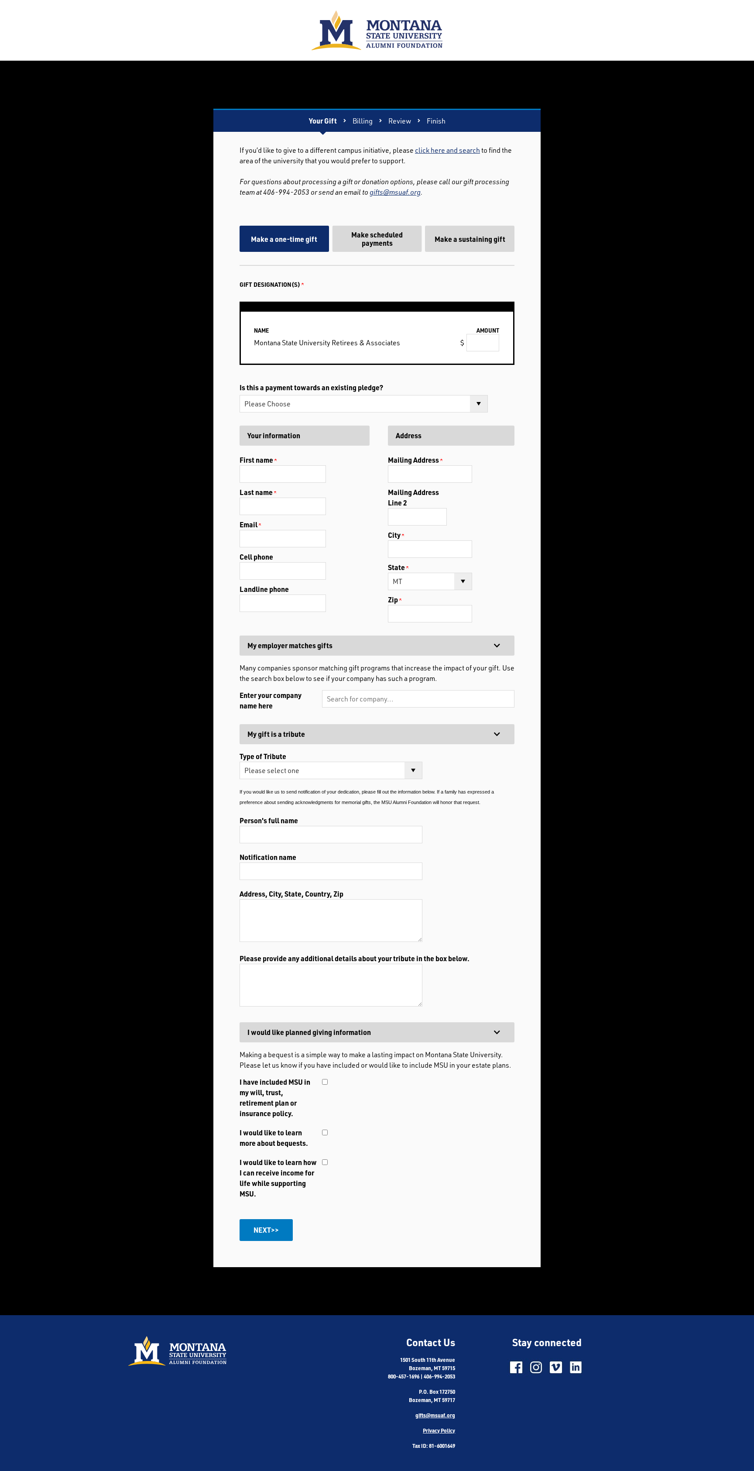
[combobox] (418, 699)
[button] (418, 699)
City (395, 535)
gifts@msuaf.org (395, 192)
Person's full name (269, 820)
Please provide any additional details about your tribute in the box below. (355, 958)
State (397, 567)
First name (257, 459)
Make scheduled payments (377, 238)
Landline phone (264, 589)
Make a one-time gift (284, 239)
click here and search (447, 150)
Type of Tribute (263, 756)
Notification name (268, 857)
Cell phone (256, 556)
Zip (393, 599)
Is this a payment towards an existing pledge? (311, 387)
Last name (257, 492)
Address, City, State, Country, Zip (291, 893)
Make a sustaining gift (470, 239)
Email (249, 524)
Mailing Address (414, 459)
